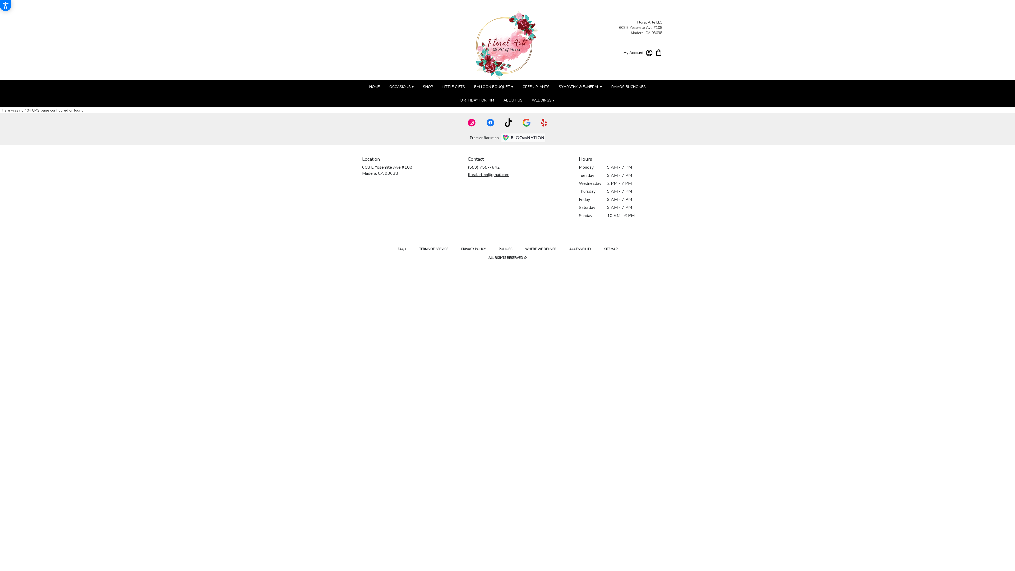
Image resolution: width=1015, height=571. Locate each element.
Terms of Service (433, 249)
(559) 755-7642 (484, 167)
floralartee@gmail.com (488, 175)
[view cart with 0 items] (659, 52)
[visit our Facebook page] (490, 123)
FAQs (402, 249)
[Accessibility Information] (5, 5)
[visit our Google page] (526, 123)
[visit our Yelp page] (544, 123)
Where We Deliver (540, 249)
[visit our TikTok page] (508, 122)
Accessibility (580, 249)
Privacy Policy (473, 249)
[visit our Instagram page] (472, 123)
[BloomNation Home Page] (523, 137)
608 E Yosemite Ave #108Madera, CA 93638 (387, 170)
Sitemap (610, 249)
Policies (505, 249)
